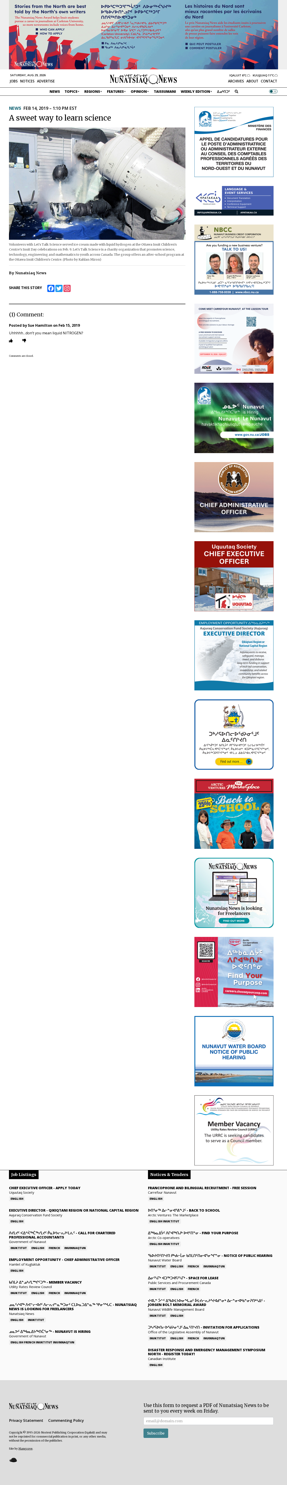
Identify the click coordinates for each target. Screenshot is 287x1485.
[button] (13, 1460)
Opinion (139, 91)
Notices (27, 81)
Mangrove (25, 1448)
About (252, 81)
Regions (92, 91)
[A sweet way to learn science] (97, 183)
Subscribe (156, 1433)
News (55, 91)
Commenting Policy (66, 1420)
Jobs (14, 81)
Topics (71, 91)
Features (115, 91)
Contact (269, 81)
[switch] (273, 91)
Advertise (46, 81)
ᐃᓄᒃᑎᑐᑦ (223, 91)
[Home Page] (143, 78)
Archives (236, 81)
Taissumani (165, 91)
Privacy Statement (26, 1420)
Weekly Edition (195, 91)
